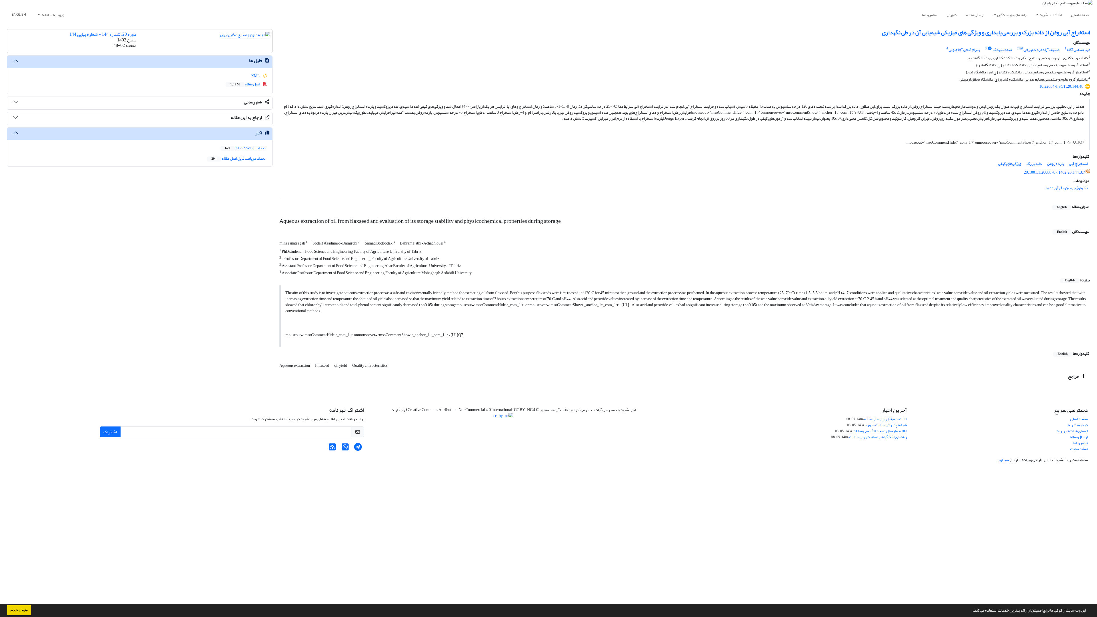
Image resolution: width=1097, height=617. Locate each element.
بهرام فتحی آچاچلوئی (964, 49)
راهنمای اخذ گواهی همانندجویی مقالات (878, 437)
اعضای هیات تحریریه (1072, 431)
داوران (952, 15)
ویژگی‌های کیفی (1009, 163)
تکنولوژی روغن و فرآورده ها (1067, 188)
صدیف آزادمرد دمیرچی (1042, 49)
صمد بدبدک (1002, 49)
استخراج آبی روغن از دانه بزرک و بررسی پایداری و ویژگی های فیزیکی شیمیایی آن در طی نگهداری (986, 32)
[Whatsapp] (345, 448)
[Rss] (332, 448)
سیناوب (1003, 460)
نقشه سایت (1079, 449)
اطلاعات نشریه (1051, 15)
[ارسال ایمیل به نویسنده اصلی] (1021, 48)
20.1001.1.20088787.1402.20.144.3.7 (1054, 172)
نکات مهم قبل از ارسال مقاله (885, 419)
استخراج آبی (1078, 163)
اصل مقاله (245, 84)
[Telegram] (358, 448)
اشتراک (110, 432)
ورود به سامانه (52, 15)
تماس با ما (929, 15)
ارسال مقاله (975, 15)
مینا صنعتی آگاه (1078, 49)
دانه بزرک (1034, 163)
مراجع (1074, 376)
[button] (971, 611)
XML (256, 76)
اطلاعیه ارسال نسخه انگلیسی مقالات (880, 431)
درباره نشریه (1078, 425)
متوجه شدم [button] (19, 610)
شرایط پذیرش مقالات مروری (886, 425)
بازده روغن (1055, 163)
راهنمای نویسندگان (1011, 15)
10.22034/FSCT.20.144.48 (1061, 86)
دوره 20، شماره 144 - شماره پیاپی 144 (102, 34)
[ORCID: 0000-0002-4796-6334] (989, 48)
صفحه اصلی (1080, 15)
